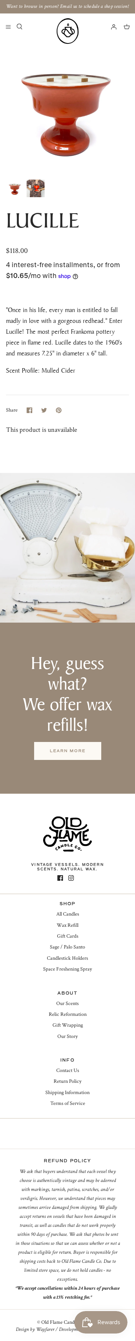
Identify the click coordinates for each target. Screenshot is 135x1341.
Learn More (68, 750)
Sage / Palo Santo (67, 947)
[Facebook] (60, 878)
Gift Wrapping (67, 1025)
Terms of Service (67, 1103)
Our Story (67, 1036)
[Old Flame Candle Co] (67, 31)
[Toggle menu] (8, 26)
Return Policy (67, 1081)
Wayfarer (45, 1329)
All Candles (67, 914)
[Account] (110, 26)
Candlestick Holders (67, 958)
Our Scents (67, 1003)
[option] (67, 107)
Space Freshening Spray (67, 969)
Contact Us (67, 1070)
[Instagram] (71, 878)
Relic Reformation (68, 1014)
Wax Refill (67, 925)
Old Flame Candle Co (63, 1322)
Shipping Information (67, 1092)
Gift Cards (67, 936)
